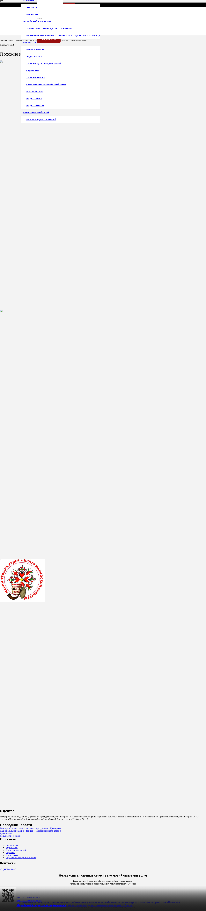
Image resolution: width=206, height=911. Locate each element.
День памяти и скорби (10, 836)
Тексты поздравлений (16, 850)
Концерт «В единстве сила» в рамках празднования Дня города (30, 828)
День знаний (6, 833)
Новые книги (12, 845)
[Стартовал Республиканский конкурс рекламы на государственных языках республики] (22, 352)
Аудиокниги (12, 847)
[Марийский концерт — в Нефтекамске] (22, 601)
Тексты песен (12, 855)
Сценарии (10, 852)
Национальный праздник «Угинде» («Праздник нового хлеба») (30, 831)
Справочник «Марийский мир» (21, 857)
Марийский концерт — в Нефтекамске (41, 905)
